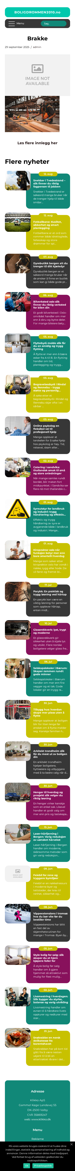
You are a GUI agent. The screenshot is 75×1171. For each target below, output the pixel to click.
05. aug (48, 336)
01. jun (48, 1031)
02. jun (48, 989)
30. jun (48, 703)
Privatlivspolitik (43, 1165)
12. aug (48, 174)
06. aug (48, 295)
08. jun (48, 907)
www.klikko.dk (41, 1119)
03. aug (48, 377)
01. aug (48, 502)
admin (37, 47)
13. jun (48, 827)
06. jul (48, 661)
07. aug (48, 256)
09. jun (48, 868)
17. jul (48, 584)
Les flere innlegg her (37, 143)
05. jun (48, 948)
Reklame (37, 1139)
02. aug (48, 460)
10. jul (48, 623)
